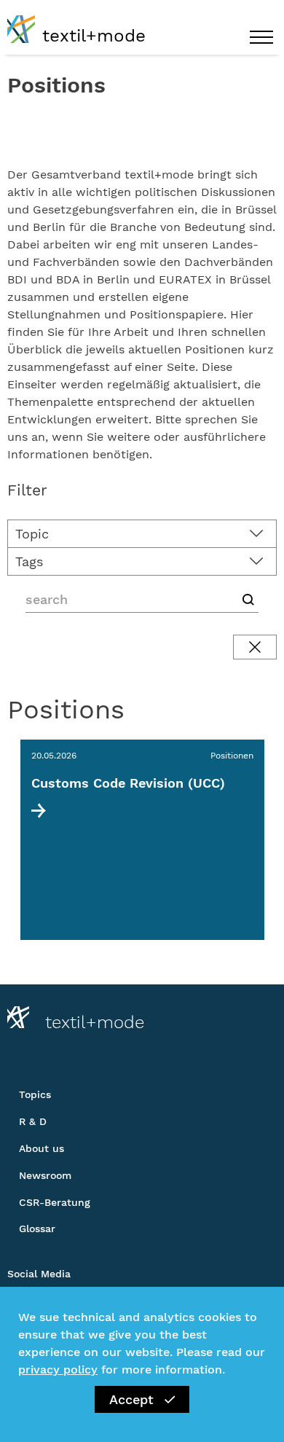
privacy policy (58, 1369)
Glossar (37, 1228)
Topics (35, 1094)
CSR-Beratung (54, 1202)
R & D (33, 1121)
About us (41, 1148)
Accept (131, 1399)
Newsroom (45, 1175)
